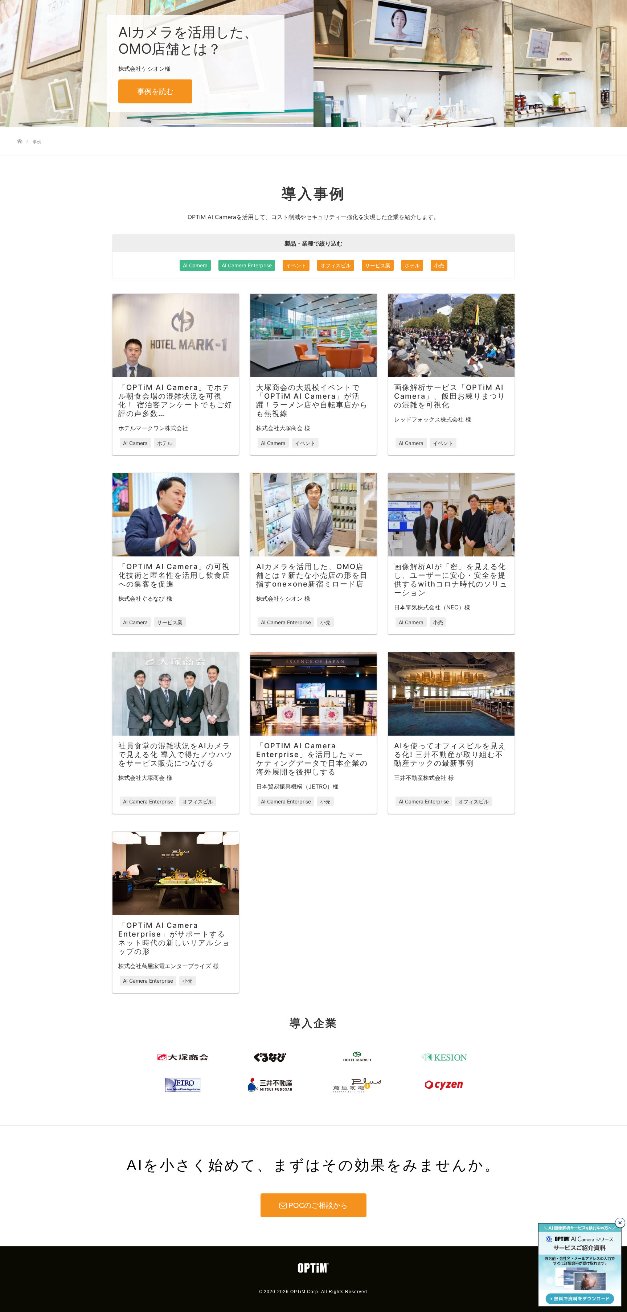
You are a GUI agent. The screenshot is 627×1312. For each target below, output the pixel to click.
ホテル (412, 265)
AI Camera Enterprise (247, 265)
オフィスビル (335, 265)
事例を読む (155, 91)
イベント (296, 265)
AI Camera (195, 265)
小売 (439, 265)
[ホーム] (19, 129)
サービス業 (377, 265)
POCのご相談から (318, 1205)
